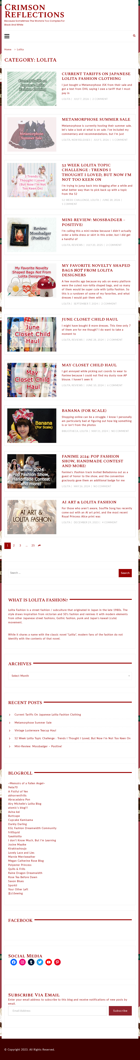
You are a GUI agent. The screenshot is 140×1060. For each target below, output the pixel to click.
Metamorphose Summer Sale (96, 119)
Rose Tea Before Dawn (22, 877)
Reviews (77, 245)
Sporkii (12, 885)
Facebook (20, 920)
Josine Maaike (17, 844)
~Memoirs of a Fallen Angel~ (26, 783)
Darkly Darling (17, 824)
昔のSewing (15, 893)
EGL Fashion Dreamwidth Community (32, 828)
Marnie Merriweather (21, 857)
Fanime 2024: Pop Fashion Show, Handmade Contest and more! (92, 461)
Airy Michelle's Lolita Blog (24, 804)
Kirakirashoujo (17, 848)
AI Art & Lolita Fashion (89, 502)
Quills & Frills (16, 869)
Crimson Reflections (34, 11)
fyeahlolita (15, 836)
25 (33, 545)
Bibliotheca (70, 431)
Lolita (66, 99)
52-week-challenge (75, 200)
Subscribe (120, 1010)
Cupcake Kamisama (20, 820)
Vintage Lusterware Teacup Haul (35, 730)
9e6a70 (13, 787)
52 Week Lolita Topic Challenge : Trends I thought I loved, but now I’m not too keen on (96, 172)
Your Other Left (18, 889)
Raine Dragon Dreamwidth (25, 873)
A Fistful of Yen (18, 791)
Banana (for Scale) (84, 411)
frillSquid (14, 832)
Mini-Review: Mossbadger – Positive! (93, 222)
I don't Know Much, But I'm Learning (32, 840)
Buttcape (14, 816)
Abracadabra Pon (19, 799)
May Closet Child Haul (89, 365)
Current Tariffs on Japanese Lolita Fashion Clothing (96, 76)
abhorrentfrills (17, 795)
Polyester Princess (20, 865)
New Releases (81, 140)
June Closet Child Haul (90, 319)
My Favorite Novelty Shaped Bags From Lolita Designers (96, 270)
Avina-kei (14, 812)
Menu (66, 36)
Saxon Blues (16, 881)
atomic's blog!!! (18, 808)
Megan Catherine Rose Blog (26, 861)
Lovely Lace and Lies (21, 853)
